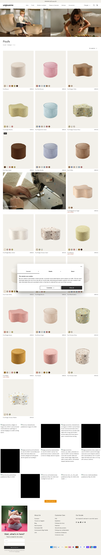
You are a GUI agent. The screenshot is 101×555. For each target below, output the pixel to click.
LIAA (35, 532)
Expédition (57, 521)
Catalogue (9, 45)
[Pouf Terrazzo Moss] (82, 315)
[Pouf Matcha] (15, 86)
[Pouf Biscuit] (18, 69)
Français (86, 5)
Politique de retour (59, 523)
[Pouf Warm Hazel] (17, 86)
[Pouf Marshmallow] (42, 86)
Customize (49, 287)
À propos (36, 518)
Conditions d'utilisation (61, 532)
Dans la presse (38, 525)
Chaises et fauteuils (54, 5)
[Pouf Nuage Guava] (12, 126)
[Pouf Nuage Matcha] (18, 109)
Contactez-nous (59, 535)
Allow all (71, 287)
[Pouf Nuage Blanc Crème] (10, 126)
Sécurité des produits (60, 528)
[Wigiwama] (8, 5)
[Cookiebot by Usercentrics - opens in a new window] (75, 266)
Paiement (57, 525)
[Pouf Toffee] (47, 86)
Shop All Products (50, 501)
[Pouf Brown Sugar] (49, 86)
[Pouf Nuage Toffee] (82, 69)
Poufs (32, 5)
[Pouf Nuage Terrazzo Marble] (72, 126)
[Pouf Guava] (10, 86)
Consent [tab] (28, 271)
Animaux (64, 5)
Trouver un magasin (39, 521)
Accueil (4, 45)
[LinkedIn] (78, 522)
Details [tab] (50, 271)
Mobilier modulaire (41, 5)
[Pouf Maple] (12, 86)
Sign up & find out (14, 547)
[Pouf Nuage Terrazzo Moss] (82, 109)
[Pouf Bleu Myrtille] (39, 86)
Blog (35, 523)
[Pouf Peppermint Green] (44, 86)
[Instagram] (76, 522)
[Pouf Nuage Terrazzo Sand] (74, 126)
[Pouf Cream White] (7, 86)
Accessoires (72, 5)
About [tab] (72, 271)
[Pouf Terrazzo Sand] (72, 332)
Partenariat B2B (38, 528)
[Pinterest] (85, 522)
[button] (10, 436)
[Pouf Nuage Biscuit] (7, 126)
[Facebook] (80, 522)
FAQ (56, 518)
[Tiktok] (82, 522)
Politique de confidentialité (62, 530)
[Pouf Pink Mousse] (50, 69)
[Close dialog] (26, 507)
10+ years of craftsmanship (50, 1)
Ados (27, 5)
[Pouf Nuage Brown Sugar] (72, 86)
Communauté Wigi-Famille (41, 530)
